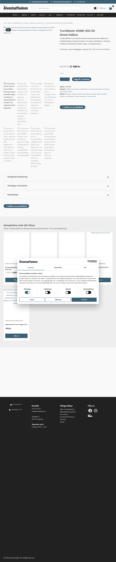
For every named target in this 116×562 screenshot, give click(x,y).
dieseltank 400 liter (77, 94)
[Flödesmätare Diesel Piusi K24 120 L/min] (99, 246)
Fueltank (62, 96)
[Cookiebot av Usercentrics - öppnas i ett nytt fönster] (89, 261)
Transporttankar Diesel (66, 91)
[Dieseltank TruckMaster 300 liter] (71, 246)
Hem (5, 23)
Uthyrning (71, 15)
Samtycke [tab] (31, 267)
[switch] (47, 292)
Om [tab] (85, 267)
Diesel (33, 15)
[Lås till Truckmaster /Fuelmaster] (44, 246)
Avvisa (32, 299)
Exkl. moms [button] (103, 8)
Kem (50, 15)
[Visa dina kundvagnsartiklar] (110, 9)
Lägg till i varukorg (81, 79)
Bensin (42, 15)
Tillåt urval (58, 299)
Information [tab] (58, 267)
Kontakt (100, 15)
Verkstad (59, 15)
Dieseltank (68, 94)
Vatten (15, 15)
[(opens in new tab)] (90, 483)
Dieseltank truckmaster (89, 94)
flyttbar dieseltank (101, 94)
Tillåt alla (84, 299)
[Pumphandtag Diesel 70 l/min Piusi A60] (16, 246)
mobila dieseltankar (80, 96)
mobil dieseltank (69, 96)
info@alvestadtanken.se (62, 2)
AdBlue (24, 15)
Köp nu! (16, 280)
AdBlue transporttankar (37, 23)
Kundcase (81, 15)
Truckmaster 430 (91, 96)
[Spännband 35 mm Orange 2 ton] (16, 304)
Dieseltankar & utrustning (102, 89)
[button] (58, 177)
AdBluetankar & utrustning (20, 23)
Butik (9, 23)
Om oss (90, 15)
